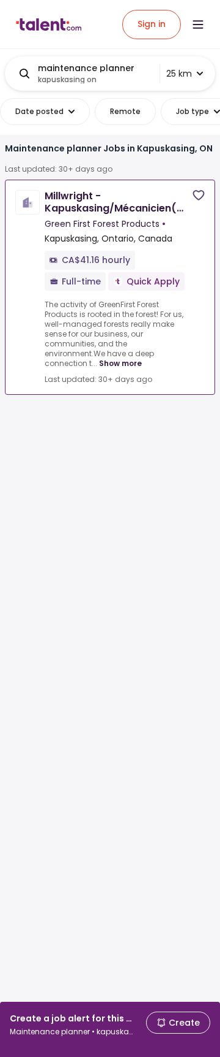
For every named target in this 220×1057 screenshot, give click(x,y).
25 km (179, 73)
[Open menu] (198, 24)
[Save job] (199, 195)
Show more (120, 363)
